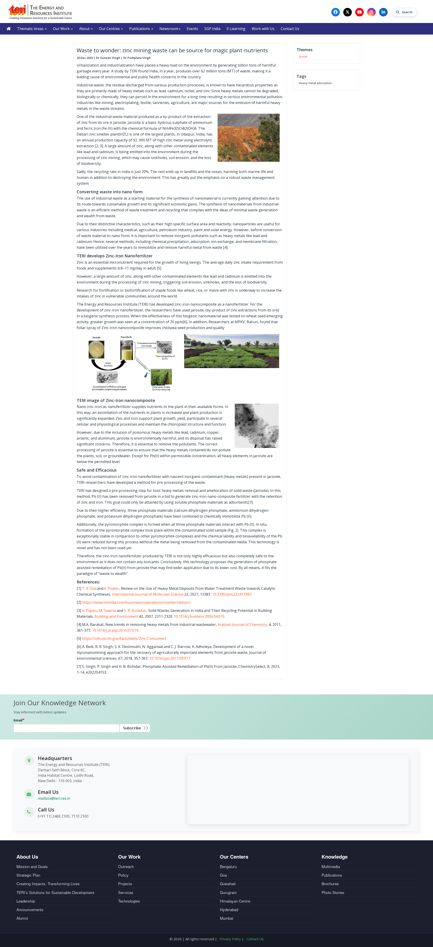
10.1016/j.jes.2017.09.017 (169, 658)
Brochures (330, 883)
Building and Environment (116, 616)
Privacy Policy (230, 939)
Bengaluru (228, 866)
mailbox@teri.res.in (54, 798)
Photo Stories (333, 892)
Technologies (129, 901)
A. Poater (111, 588)
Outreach (126, 866)
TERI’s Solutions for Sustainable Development (55, 892)
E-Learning (236, 28)
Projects (125, 883)
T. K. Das (89, 588)
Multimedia (331, 866)
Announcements (30, 909)
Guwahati (228, 883)
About (84, 28)
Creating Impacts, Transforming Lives (48, 883)
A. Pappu (89, 610)
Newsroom (168, 28)
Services (125, 892)
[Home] (40, 11)
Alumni (22, 918)
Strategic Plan (28, 875)
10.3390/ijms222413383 (231, 594)
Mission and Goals (32, 866)
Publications (140, 28)
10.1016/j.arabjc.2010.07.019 (115, 630)
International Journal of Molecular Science (147, 594)
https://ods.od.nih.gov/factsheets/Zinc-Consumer (123, 638)
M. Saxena (107, 610)
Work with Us (263, 28)
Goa (223, 875)
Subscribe (132, 727)
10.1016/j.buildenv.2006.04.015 (199, 616)
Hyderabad (229, 909)
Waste (303, 56)
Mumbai (226, 918)
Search (407, 12)
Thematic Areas (30, 28)
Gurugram (228, 892)
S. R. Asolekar (135, 610)
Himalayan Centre (235, 901)
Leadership (25, 901)
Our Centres (110, 28)
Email (18, 720)
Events (192, 28)
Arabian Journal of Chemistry (242, 624)
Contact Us (290, 28)
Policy (123, 875)
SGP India (212, 28)
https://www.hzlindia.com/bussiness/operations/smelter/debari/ (136, 602)
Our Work (62, 28)
